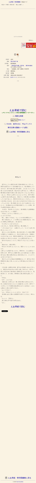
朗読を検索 (19, 116)
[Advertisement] (18, 21)
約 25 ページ (14, 77)
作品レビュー (21, 120)
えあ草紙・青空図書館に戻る (19, 132)
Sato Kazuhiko (19, 481)
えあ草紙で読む (18, 110)
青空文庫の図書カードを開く (18, 127)
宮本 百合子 (13, 61)
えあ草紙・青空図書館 (14, 2)
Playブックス (27, 124)
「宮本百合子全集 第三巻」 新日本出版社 (21, 65)
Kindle (9, 124)
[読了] (15, 54)
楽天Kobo (17, 124)
